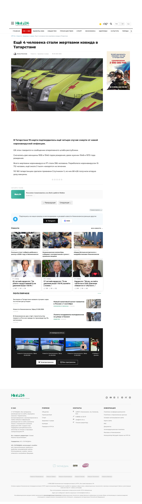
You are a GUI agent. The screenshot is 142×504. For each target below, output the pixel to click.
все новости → (97, 228)
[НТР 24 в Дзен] (130, 397)
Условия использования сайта (114, 417)
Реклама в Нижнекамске (112, 432)
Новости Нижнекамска (36, 476)
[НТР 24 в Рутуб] (126, 397)
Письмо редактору (82, 422)
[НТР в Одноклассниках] (118, 397)
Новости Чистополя (93, 476)
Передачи (126, 31)
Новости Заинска (107, 476)
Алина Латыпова (22, 53)
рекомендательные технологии (53, 495)
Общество (52, 31)
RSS (105, 423)
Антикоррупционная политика (114, 429)
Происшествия (66, 31)
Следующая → (65, 203)
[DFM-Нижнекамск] (75, 466)
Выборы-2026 (38, 31)
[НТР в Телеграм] (122, 397)
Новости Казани (51, 476)
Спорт (79, 31)
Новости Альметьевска (65, 476)
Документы (107, 426)
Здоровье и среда (28, 36)
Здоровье (103, 31)
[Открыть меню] (12, 23)
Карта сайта (108, 420)
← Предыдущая (49, 203)
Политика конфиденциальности (114, 412)
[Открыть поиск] (111, 24)
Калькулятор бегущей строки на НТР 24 (117, 435)
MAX (68, 221)
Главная (16, 31)
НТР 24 (13, 36)
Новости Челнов (79, 476)
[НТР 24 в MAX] (107, 397)
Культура (115, 31)
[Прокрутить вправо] (130, 31)
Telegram (51, 221)
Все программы (68, 362)
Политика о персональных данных (115, 414)
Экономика (90, 31)
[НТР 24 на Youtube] (111, 397)
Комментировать (95, 210)
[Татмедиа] (60, 466)
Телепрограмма (47, 362)
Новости (19, 36)
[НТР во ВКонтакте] (114, 397)
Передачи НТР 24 (48, 426)
